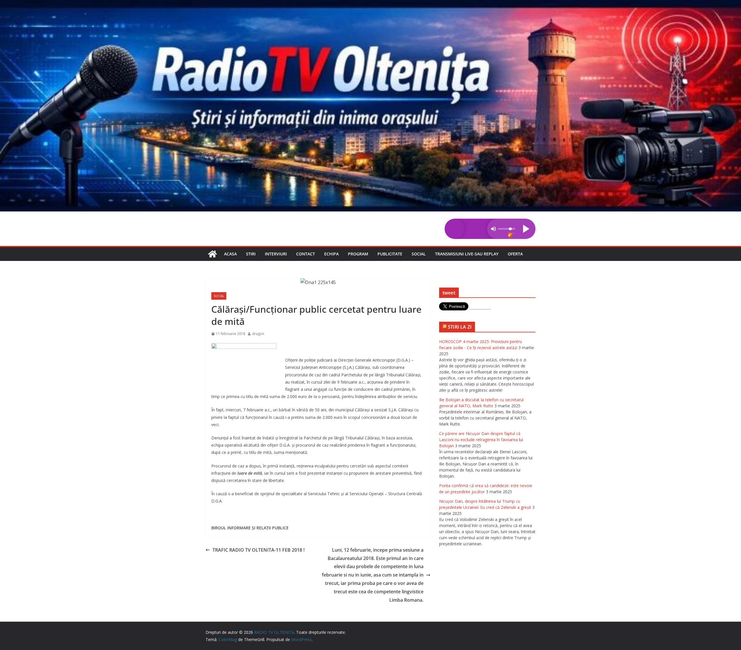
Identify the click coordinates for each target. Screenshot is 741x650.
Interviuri (276, 254)
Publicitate (389, 254)
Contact (305, 254)
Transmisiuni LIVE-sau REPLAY (466, 254)
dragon (258, 333)
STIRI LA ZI (460, 327)
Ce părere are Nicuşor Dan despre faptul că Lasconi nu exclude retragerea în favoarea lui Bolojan (481, 439)
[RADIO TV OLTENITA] (370, 4)
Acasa (230, 254)
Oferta (515, 254)
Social (419, 254)
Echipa (331, 254)
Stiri (251, 254)
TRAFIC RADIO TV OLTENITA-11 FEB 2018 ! (258, 550)
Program (358, 254)
